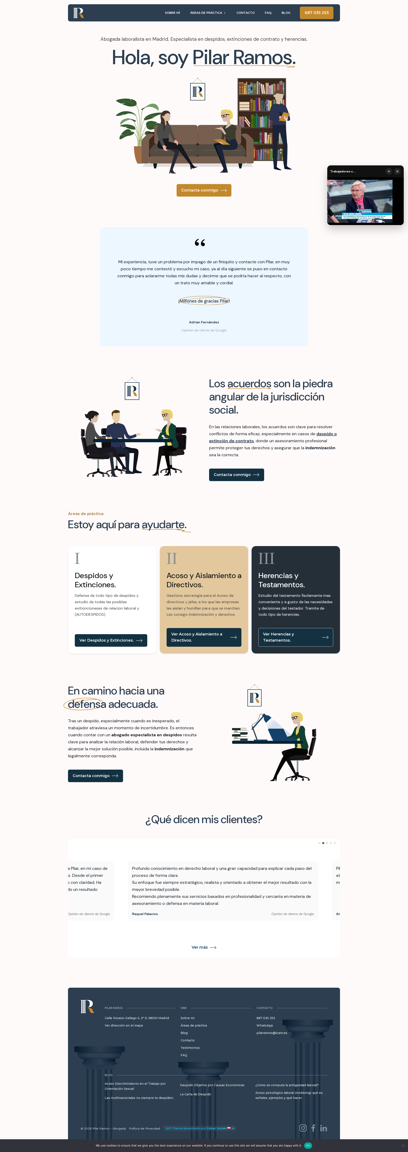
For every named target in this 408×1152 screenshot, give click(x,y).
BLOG (286, 13)
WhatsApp (264, 1025)
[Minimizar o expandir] (388, 171)
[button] (140, 1008)
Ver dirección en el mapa (124, 1025)
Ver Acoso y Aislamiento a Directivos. (196, 637)
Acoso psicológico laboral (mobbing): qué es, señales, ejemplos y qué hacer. (289, 1095)
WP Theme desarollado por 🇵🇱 (198, 1128)
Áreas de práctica (194, 1025)
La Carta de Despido (195, 1094)
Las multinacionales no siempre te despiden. (139, 1098)
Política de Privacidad (144, 1128)
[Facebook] (313, 1129)
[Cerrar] (397, 171)
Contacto (188, 1040)
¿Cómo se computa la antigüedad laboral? (287, 1085)
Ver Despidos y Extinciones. (106, 640)
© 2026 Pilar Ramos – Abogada (103, 1128)
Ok (308, 1145)
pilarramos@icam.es (271, 1033)
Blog (184, 1033)
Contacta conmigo (199, 190)
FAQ (268, 13)
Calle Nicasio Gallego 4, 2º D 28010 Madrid (137, 1018)
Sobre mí (187, 1018)
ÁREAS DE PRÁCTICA (206, 13)
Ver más (200, 947)
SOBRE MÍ (172, 13)
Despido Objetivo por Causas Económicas (212, 1085)
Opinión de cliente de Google (204, 330)
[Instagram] (303, 1129)
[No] (403, 1146)
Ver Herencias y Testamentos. (278, 637)
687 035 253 (317, 12)
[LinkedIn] (323, 1129)
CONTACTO (246, 13)
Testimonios (190, 1048)
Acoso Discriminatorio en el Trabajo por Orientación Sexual (135, 1086)
